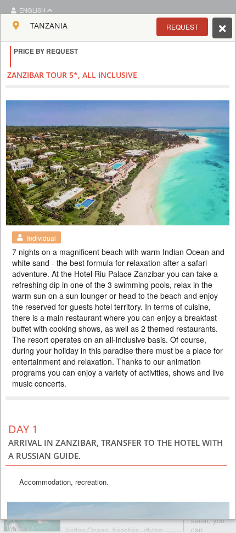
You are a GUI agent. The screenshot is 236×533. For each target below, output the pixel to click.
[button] (182, 27)
